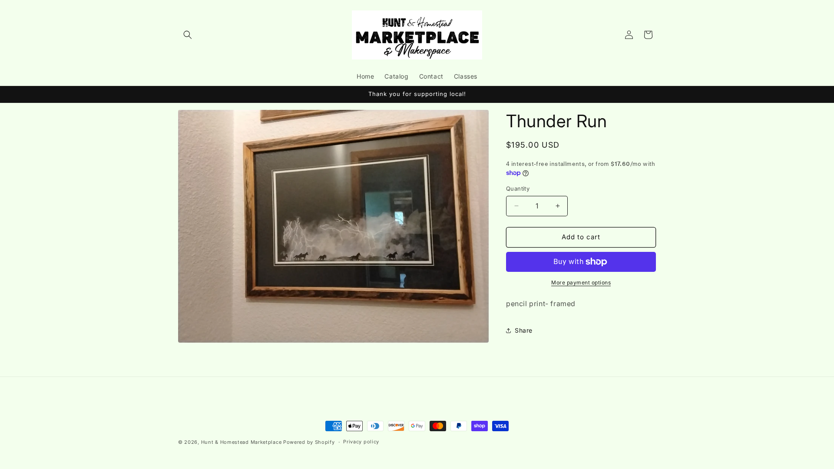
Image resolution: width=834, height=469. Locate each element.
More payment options (581, 282)
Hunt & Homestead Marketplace (242, 442)
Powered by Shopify (309, 442)
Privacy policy (361, 442)
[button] (187, 34)
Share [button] (524, 330)
